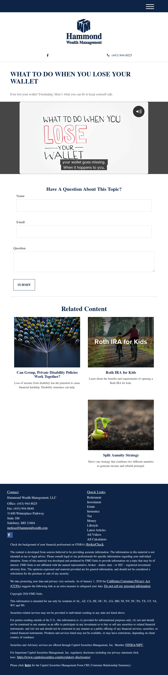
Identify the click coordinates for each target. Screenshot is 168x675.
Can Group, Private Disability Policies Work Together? (47, 374)
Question (19, 248)
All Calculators (97, 539)
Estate (91, 506)
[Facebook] (48, 55)
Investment (94, 502)
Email (20, 222)
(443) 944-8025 (122, 55)
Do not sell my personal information (127, 586)
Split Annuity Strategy (121, 455)
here (28, 665)
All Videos (94, 534)
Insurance (93, 511)
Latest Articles (96, 530)
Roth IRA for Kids (121, 372)
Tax (89, 516)
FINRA (130, 645)
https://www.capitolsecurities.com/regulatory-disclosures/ (53, 657)
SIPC (139, 645)
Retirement (94, 497)
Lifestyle (92, 525)
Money (91, 520)
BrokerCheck (95, 544)
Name (20, 196)
